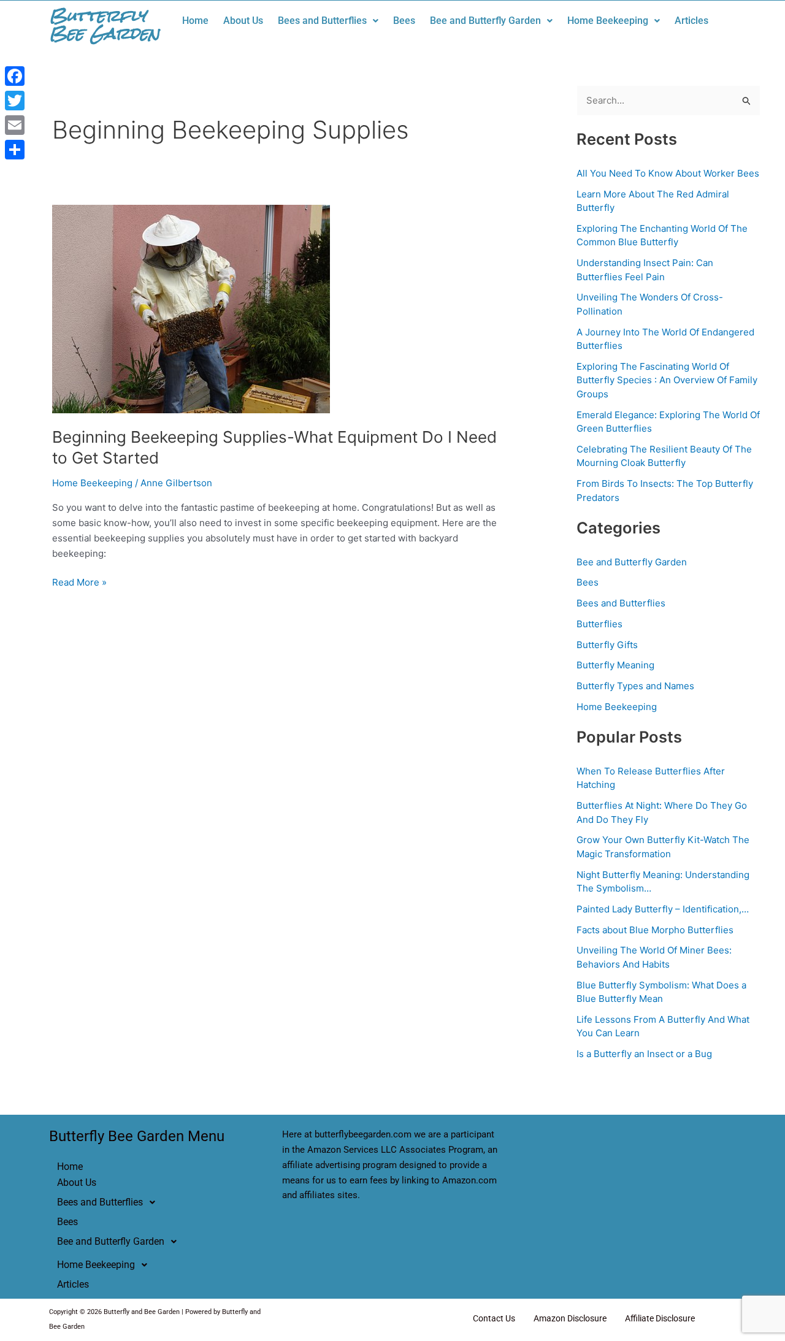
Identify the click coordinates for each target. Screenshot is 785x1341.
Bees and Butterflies (322, 20)
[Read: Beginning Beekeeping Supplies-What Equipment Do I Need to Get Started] (191, 308)
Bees (404, 20)
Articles (691, 20)
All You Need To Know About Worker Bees (667, 173)
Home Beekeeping (607, 20)
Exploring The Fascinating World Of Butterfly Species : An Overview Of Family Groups (666, 380)
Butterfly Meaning (615, 665)
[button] (328, 21)
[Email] (14, 125)
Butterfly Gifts (607, 645)
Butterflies (599, 624)
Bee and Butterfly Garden (485, 20)
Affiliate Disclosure (660, 1318)
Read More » (79, 581)
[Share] (14, 149)
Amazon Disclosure (570, 1318)
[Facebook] (14, 76)
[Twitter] (14, 100)
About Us (243, 20)
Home (195, 20)
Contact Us (494, 1318)
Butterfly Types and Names (635, 686)
